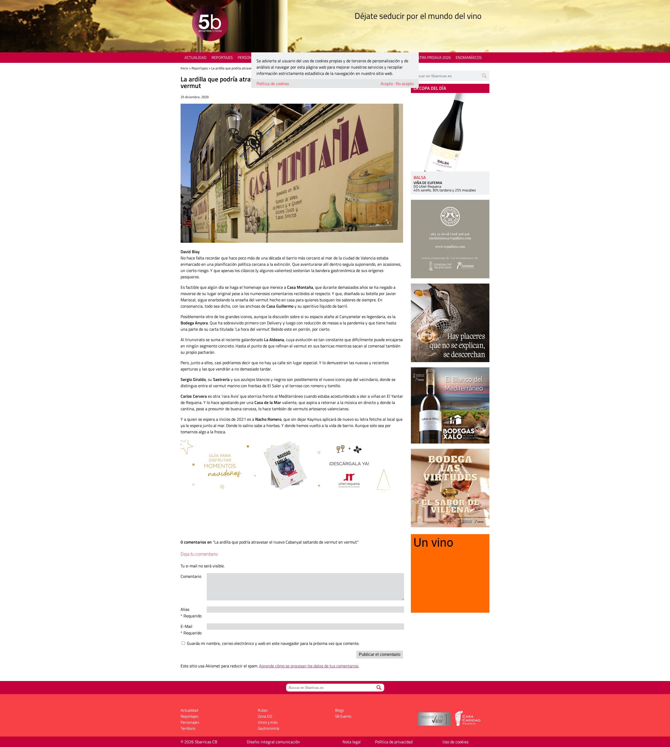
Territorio (188, 728)
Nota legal (352, 742)
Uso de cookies (455, 742)
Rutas (262, 710)
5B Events (343, 716)
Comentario (191, 576)
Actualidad (195, 57)
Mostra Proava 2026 (431, 57)
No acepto (405, 83)
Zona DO (265, 716)
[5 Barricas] (210, 23)
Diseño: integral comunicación (273, 742)
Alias (185, 609)
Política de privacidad (393, 742)
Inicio (184, 68)
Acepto (387, 83)
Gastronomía (268, 728)
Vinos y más (268, 722)
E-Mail (186, 626)
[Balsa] (450, 132)
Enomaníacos (469, 57)
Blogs (339, 710)
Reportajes (222, 57)
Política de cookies (272, 83)
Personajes (248, 57)
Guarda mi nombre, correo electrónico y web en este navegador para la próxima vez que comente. (273, 643)
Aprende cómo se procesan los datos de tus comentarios (308, 666)
